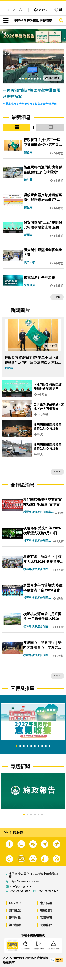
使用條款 (46, 925)
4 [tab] (27, 746)
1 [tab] (16, 746)
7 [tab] (38, 746)
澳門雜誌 (15, 910)
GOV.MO (15, 903)
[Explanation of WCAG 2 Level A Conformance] (56, 960)
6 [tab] (35, 746)
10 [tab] (49, 746)
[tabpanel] (33, 721)
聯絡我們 (46, 910)
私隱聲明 (46, 917)
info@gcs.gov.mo (21, 886)
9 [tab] (46, 746)
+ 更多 (57, 296)
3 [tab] (24, 746)
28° (43, 10)
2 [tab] (20, 746)
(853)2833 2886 (20, 891)
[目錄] (5, 20)
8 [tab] (42, 746)
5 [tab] (31, 746)
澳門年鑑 (15, 917)
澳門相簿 (15, 925)
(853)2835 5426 (48, 891)
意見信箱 (46, 903)
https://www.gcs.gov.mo (25, 881)
